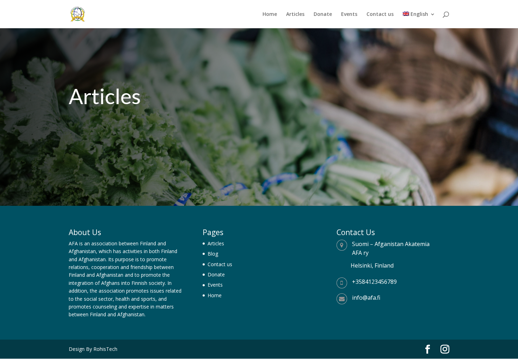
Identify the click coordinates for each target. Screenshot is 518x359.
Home (270, 14)
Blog (213, 253)
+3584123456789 (374, 282)
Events (349, 14)
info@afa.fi (366, 297)
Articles (295, 14)
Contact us (380, 14)
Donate (323, 14)
